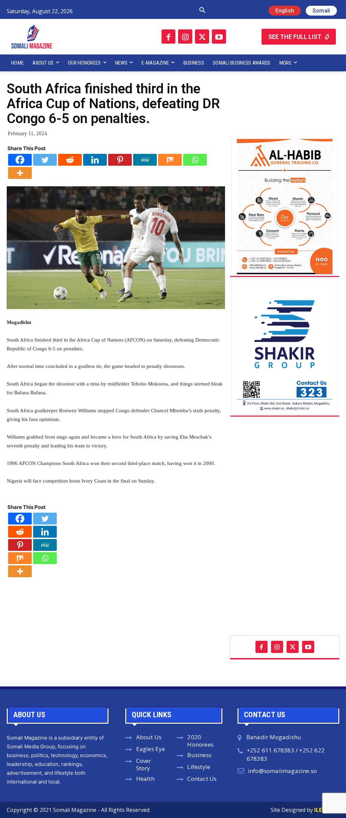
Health (145, 778)
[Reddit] (70, 160)
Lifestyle (198, 767)
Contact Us (202, 778)
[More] (20, 173)
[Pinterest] (120, 160)
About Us (149, 737)
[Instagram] (185, 36)
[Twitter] (202, 36)
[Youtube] (219, 36)
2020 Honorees (200, 741)
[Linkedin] (95, 160)
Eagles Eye (150, 749)
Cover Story (143, 764)
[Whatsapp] (195, 160)
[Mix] (170, 160)
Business (199, 755)
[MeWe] (145, 160)
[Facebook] (169, 36)
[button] (148, 10)
